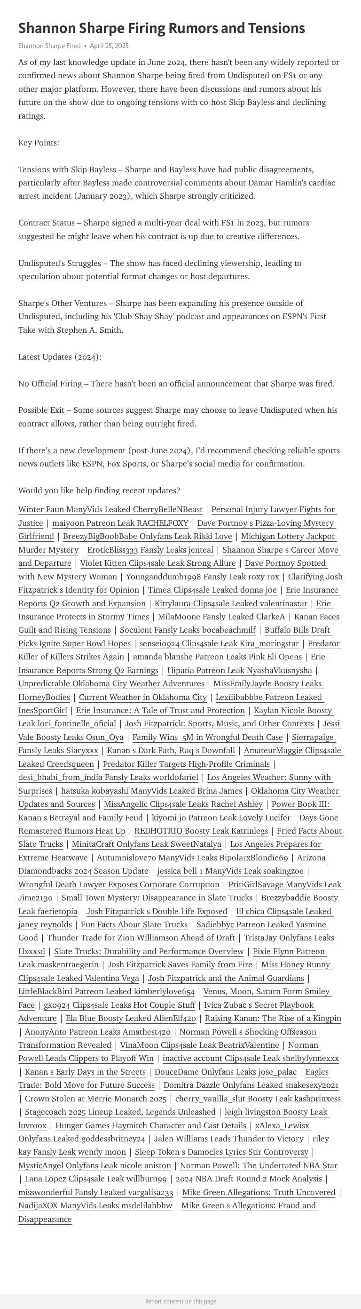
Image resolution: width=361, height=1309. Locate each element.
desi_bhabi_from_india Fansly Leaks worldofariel (108, 777)
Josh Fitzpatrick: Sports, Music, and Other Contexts (219, 723)
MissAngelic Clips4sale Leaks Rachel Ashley (183, 804)
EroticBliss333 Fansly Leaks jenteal (150, 550)
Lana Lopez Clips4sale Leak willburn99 (96, 1178)
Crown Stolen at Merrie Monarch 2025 (95, 1098)
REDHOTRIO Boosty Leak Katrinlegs (201, 831)
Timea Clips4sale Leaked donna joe (212, 590)
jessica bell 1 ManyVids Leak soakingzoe (230, 871)
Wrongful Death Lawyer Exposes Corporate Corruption (119, 884)
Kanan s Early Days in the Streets (85, 1072)
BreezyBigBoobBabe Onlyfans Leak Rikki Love (147, 536)
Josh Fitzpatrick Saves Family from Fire (180, 964)
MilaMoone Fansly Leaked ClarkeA (221, 616)
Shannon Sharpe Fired (49, 45)
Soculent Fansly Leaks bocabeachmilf (188, 630)
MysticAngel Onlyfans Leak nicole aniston (94, 1165)
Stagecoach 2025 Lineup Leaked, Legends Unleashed (120, 1112)
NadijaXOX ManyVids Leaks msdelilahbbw (95, 1205)
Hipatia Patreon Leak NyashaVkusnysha (239, 670)
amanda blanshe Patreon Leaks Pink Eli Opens (217, 656)
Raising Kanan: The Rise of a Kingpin (273, 1018)
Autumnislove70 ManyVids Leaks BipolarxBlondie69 (192, 857)
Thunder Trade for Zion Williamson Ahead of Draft (141, 937)
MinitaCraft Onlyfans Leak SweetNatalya (146, 844)
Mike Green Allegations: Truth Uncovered (259, 1192)
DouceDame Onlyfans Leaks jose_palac (226, 1072)
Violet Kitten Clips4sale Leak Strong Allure (158, 563)
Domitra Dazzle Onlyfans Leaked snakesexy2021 (251, 1085)
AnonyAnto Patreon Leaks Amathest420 (98, 1032)
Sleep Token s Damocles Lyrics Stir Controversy (221, 1152)
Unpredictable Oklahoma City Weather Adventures (111, 683)
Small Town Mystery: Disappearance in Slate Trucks (157, 897)
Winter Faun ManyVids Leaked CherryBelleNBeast (110, 509)
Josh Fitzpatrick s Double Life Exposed (157, 911)
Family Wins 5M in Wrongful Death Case (208, 737)
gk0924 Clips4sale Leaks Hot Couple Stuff (119, 1005)
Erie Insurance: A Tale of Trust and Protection (160, 710)
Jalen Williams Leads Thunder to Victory (229, 1138)
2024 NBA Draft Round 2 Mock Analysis (249, 1178)
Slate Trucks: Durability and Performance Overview (149, 951)
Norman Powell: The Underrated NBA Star (258, 1165)
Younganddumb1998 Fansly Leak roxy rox (202, 576)
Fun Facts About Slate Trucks (134, 924)
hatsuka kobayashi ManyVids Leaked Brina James (151, 791)
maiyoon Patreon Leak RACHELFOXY (120, 523)
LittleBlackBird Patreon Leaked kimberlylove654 (106, 991)
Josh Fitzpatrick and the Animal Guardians (226, 978)
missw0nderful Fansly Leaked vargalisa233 (95, 1192)
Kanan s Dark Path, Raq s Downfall (171, 750)
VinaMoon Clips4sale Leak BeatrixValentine (199, 1045)
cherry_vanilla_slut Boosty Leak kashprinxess (258, 1098)
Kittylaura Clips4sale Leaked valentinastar (231, 603)
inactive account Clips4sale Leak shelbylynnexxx (251, 1058)
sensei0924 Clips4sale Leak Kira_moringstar (219, 643)
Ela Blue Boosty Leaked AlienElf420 (131, 1018)
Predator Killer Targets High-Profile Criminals (186, 764)
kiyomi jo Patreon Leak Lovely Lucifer (221, 817)
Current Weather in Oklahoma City (143, 697)
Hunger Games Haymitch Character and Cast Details (150, 1125)
